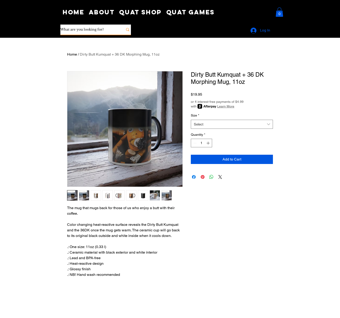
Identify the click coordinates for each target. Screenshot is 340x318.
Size (195, 115)
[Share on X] (220, 177)
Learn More (225, 106)
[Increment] (208, 143)
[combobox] (232, 124)
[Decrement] (194, 143)
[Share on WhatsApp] (211, 177)
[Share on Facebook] (194, 177)
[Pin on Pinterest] (202, 177)
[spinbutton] (201, 143)
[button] (279, 12)
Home (72, 54)
